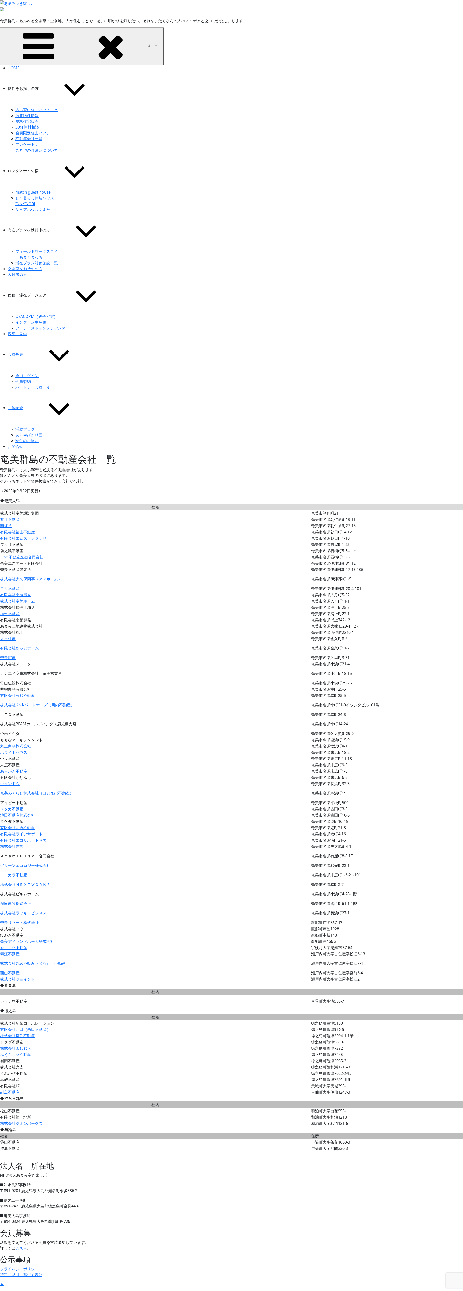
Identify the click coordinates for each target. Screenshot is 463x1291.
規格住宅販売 (27, 121)
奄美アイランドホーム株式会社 (27, 941)
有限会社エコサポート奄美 (23, 840)
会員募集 (15, 354)
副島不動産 (10, 1092)
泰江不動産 (10, 954)
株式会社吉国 (11, 846)
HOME (14, 68)
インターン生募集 (30, 322)
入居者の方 (17, 274)
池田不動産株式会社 (17, 815)
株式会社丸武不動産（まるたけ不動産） (35, 963)
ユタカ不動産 (11, 809)
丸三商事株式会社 (15, 746)
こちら (21, 1248)
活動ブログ (25, 429)
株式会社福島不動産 (17, 1035)
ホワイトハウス (13, 752)
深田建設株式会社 (15, 903)
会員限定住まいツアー (34, 133)
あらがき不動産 (13, 771)
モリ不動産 (10, 588)
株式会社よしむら (15, 1048)
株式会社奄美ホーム (17, 601)
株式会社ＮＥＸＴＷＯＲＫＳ (25, 884)
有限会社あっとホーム (19, 648)
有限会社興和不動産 (17, 695)
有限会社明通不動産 (17, 827)
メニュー (154, 45)
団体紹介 (15, 407)
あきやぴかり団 (28, 435)
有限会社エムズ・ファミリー (25, 538)
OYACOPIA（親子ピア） (36, 316)
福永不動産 (10, 613)
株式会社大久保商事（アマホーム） (31, 579)
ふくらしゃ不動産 (15, 1054)
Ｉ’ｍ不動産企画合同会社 (21, 557)
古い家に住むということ (36, 109)
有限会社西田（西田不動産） (25, 1029)
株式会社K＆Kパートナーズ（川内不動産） (37, 705)
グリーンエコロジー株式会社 (25, 865)
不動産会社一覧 (28, 138)
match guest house (33, 192)
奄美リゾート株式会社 (19, 922)
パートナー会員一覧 (32, 387)
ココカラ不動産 (13, 875)
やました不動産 (13, 947)
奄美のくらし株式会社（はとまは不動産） (37, 793)
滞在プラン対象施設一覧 (36, 263)
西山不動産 (10, 973)
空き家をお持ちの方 (25, 268)
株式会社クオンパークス (21, 1123)
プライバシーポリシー (19, 1268)
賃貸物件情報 (27, 115)
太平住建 (8, 638)
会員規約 (23, 381)
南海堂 (6, 525)
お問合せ (15, 446)
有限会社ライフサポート (21, 834)
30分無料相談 (27, 127)
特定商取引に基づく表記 (21, 1274)
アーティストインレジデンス (40, 328)
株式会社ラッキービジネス (23, 913)
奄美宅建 (8, 657)
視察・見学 (17, 333)
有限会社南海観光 (15, 594)
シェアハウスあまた (32, 209)
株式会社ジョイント (17, 979)
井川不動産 (10, 519)
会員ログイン (27, 375)
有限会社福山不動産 (17, 532)
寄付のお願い (27, 440)
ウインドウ (10, 783)
